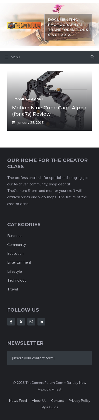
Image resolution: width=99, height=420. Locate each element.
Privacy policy (79, 400)
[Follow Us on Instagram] (31, 321)
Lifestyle (14, 271)
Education (15, 253)
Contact (57, 400)
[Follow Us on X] (21, 321)
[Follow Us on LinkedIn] (41, 321)
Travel (12, 289)
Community (16, 244)
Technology (16, 280)
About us (39, 400)
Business (14, 235)
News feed (18, 400)
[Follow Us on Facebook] (11, 321)
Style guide (49, 407)
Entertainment (19, 262)
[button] (92, 57)
